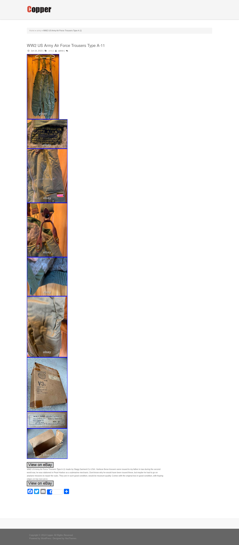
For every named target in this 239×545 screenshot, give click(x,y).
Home (32, 30)
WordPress (46, 538)
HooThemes (70, 538)
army (39, 30)
